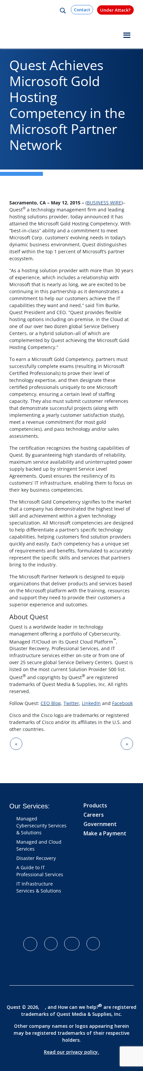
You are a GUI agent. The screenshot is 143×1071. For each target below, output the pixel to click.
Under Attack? (115, 10)
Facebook (122, 703)
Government (100, 824)
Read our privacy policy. (71, 1052)
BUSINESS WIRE (104, 202)
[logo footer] (55, 919)
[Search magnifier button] (63, 10)
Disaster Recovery (36, 858)
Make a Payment (104, 833)
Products (95, 805)
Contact (82, 10)
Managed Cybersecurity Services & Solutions (41, 825)
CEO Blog (51, 703)
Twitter (71, 703)
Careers (93, 814)
